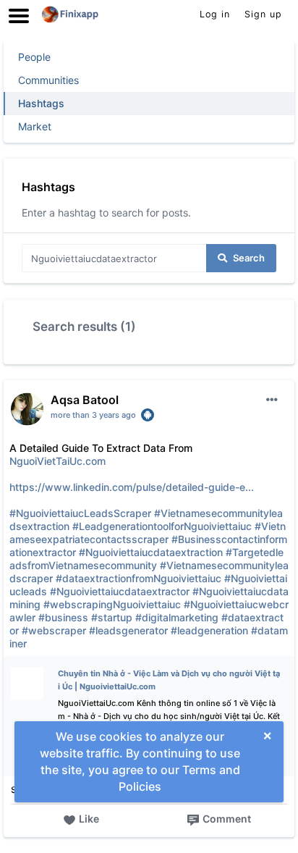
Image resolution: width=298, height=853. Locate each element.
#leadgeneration (209, 630)
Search (249, 258)
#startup (111, 617)
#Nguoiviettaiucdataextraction (151, 552)
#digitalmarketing (176, 617)
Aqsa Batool (85, 399)
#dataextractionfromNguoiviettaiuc (138, 578)
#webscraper (54, 630)
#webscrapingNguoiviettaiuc (112, 604)
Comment (227, 818)
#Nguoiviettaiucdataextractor (120, 591)
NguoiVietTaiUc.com (57, 461)
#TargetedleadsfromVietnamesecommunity (146, 558)
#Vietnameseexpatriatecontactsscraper (147, 532)
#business (63, 617)
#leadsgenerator (128, 630)
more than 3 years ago (93, 415)
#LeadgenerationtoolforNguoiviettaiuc (162, 526)
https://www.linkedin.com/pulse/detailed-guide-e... (131, 487)
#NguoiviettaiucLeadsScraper (80, 513)
